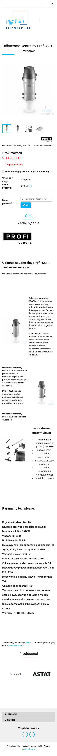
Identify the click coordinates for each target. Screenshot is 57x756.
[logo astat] (42, 674)
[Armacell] (15, 674)
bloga (28, 642)
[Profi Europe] (46, 139)
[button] (28, 714)
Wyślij (26, 205)
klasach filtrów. (16, 645)
